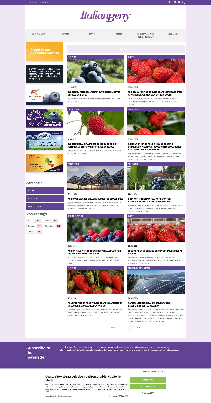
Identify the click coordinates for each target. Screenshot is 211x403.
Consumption (34, 206)
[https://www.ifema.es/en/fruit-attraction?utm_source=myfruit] (45, 165)
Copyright (31, 231)
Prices (119, 34)
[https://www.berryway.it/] (45, 120)
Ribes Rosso (49, 226)
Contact (44, 2)
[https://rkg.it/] (45, 98)
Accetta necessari (148, 387)
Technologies (134, 268)
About (33, 2)
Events (131, 57)
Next (138, 327)
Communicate (38, 34)
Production (33, 198)
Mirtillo (30, 220)
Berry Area (173, 34)
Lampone (47, 220)
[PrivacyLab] (122, 396)
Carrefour (31, 226)
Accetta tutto (147, 380)
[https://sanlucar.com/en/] (45, 142)
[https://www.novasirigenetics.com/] (45, 53)
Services (65, 34)
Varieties (72, 57)
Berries (92, 34)
